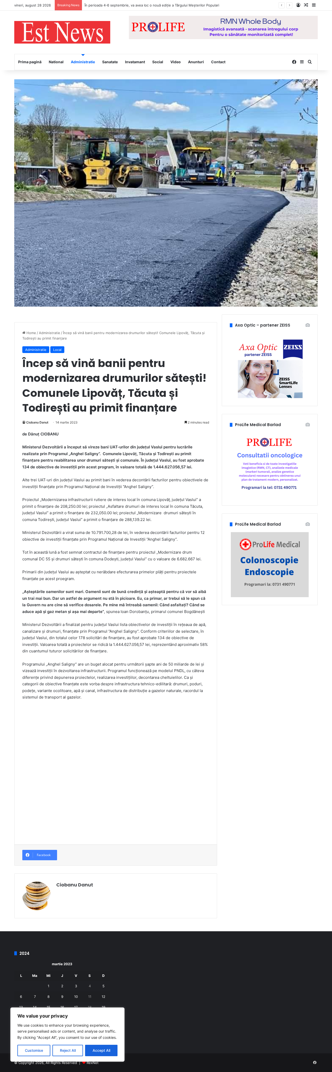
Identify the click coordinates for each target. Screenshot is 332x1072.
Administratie (83, 62)
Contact (218, 62)
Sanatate (110, 62)
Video (175, 62)
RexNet (93, 1063)
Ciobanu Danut (37, 422)
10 (76, 997)
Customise (34, 1050)
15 (48, 1007)
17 (76, 1007)
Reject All (68, 1050)
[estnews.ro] (62, 32)
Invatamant (135, 62)
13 (21, 1007)
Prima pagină (30, 62)
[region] (67, 1034)
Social (157, 62)
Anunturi (196, 62)
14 (35, 1007)
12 (103, 997)
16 (62, 1007)
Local (57, 350)
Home (30, 333)
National (56, 62)
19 (103, 1007)
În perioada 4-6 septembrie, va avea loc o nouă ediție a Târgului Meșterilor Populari (152, 5)
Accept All (101, 1050)
